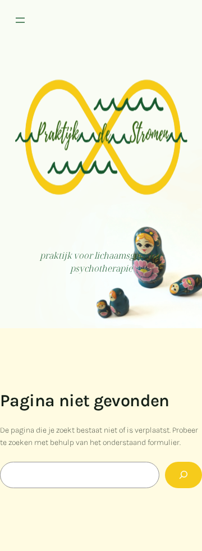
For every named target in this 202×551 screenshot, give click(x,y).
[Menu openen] (20, 20)
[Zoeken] (183, 475)
